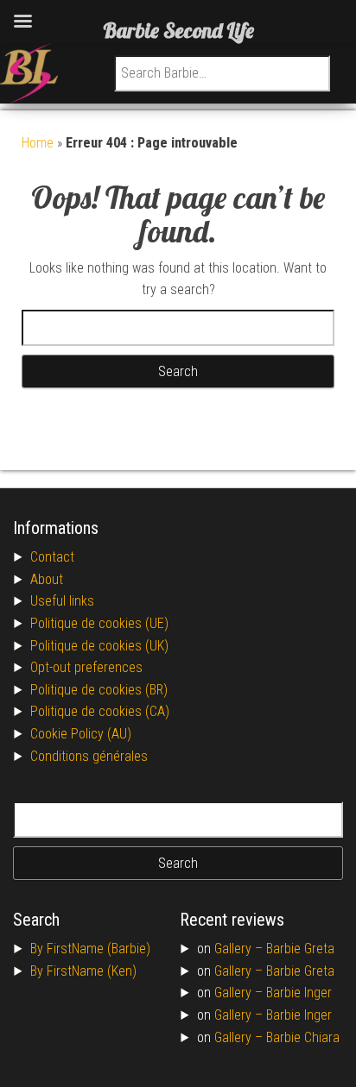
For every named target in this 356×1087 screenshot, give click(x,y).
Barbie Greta (300, 948)
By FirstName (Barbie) (90, 948)
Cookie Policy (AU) (80, 734)
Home (38, 143)
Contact (52, 557)
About (46, 579)
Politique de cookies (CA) (99, 711)
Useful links (62, 601)
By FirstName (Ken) (83, 971)
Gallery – (240, 948)
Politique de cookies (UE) (99, 623)
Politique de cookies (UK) (99, 646)
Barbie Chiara (303, 1037)
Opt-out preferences (86, 667)
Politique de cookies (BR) (99, 690)
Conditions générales (89, 756)
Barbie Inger (299, 992)
